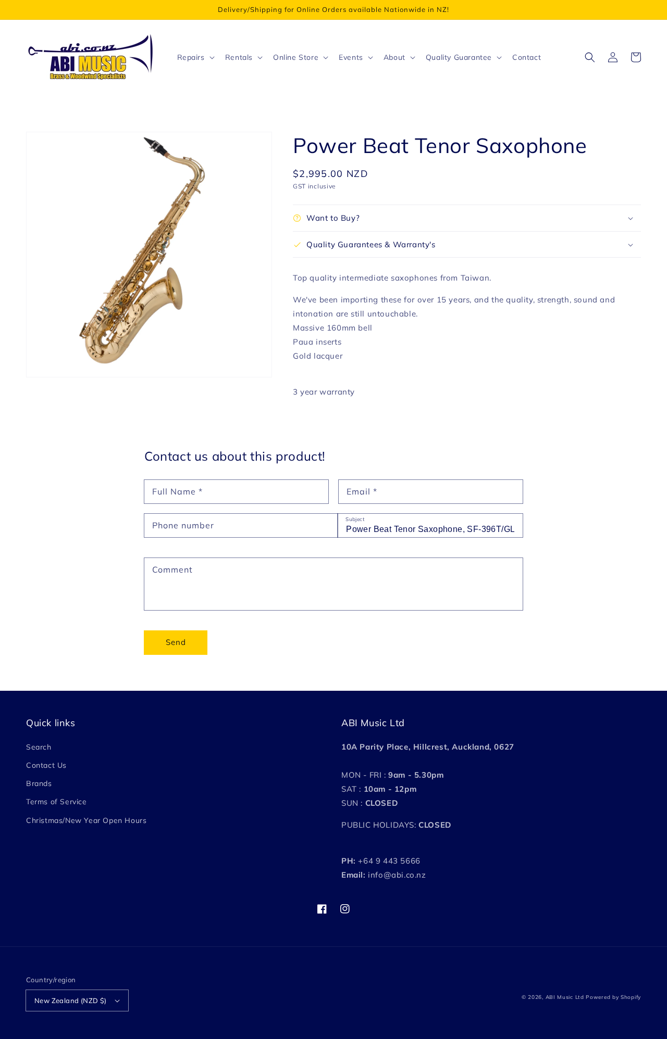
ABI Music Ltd (565, 997)
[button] (589, 57)
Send (176, 642)
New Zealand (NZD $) (70, 1000)
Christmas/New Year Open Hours (86, 820)
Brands (39, 783)
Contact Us (46, 765)
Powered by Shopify (613, 997)
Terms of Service (56, 801)
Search (39, 747)
